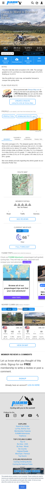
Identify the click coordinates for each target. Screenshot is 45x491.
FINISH (32, 309)
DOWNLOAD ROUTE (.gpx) (27, 116)
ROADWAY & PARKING (17, 138)
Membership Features (22, 431)
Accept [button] (22, 487)
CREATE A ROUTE (22, 102)
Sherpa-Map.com (34, 90)
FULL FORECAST (23, 247)
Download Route (17, 62)
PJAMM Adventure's (15, 257)
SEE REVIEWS (22, 219)
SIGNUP (22, 378)
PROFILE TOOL (8, 116)
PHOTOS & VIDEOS (5, 62)
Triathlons (22, 436)
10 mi (4, 309)
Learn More (27, 262)
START (26, 309)
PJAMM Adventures (22, 433)
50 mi (14, 309)
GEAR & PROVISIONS (28, 138)
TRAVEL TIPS (38, 139)
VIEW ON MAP (22, 345)
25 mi (9, 309)
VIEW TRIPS (16, 297)
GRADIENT (7, 139)
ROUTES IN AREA (28, 62)
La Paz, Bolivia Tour (22, 428)
